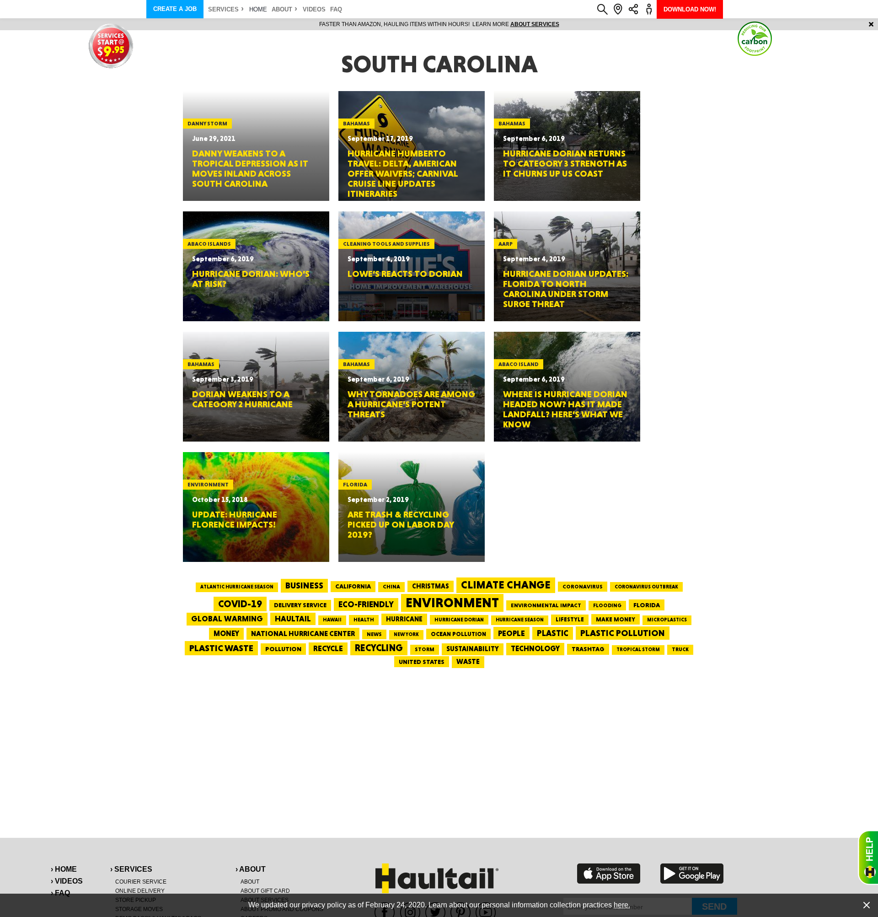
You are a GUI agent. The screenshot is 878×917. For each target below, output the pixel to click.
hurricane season (520, 620)
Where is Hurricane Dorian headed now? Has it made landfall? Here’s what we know (565, 409)
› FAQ (60, 893)
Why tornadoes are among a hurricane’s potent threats (411, 404)
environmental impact (546, 605)
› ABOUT (251, 869)
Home (258, 9)
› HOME (64, 869)
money (226, 633)
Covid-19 (240, 604)
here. (622, 905)
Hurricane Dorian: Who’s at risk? (251, 278)
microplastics (667, 620)
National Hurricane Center (303, 633)
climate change (506, 584)
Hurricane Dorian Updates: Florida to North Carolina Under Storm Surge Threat (565, 288)
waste (468, 662)
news (374, 634)
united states (421, 661)
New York (406, 634)
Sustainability (472, 649)
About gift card (265, 891)
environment (452, 602)
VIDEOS (314, 9)
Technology (535, 648)
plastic (552, 633)
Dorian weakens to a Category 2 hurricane (242, 399)
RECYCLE (328, 648)
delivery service (300, 605)
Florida (646, 605)
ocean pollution (458, 634)
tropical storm (638, 650)
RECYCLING (379, 647)
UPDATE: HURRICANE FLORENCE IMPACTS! (234, 519)
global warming (227, 618)
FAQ (336, 9)
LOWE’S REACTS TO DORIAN (405, 273)
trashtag (588, 649)
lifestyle (570, 619)
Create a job (175, 8)
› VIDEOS (67, 881)
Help (868, 857)
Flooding (607, 605)
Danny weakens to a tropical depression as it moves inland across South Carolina (250, 168)
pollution (283, 649)
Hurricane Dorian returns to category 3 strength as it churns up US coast (565, 163)
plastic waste (221, 647)
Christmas (430, 586)
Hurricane (404, 619)
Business (304, 585)
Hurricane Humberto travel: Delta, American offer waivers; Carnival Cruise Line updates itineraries (403, 173)
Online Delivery (140, 891)
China (391, 586)
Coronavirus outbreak (646, 587)
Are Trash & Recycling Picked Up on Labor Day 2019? (401, 524)
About (282, 9)
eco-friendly (366, 604)
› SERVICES (131, 869)
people (511, 633)
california (353, 586)
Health (363, 619)
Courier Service (140, 882)
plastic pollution (622, 633)
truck (680, 649)
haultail (293, 618)
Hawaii (332, 620)
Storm (424, 649)
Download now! (690, 9)
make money (615, 619)
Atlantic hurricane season (236, 587)
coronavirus (582, 586)
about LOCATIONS (564, 24)
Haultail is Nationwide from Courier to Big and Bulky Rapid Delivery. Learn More (439, 24)
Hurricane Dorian (459, 620)
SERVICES (223, 9)
